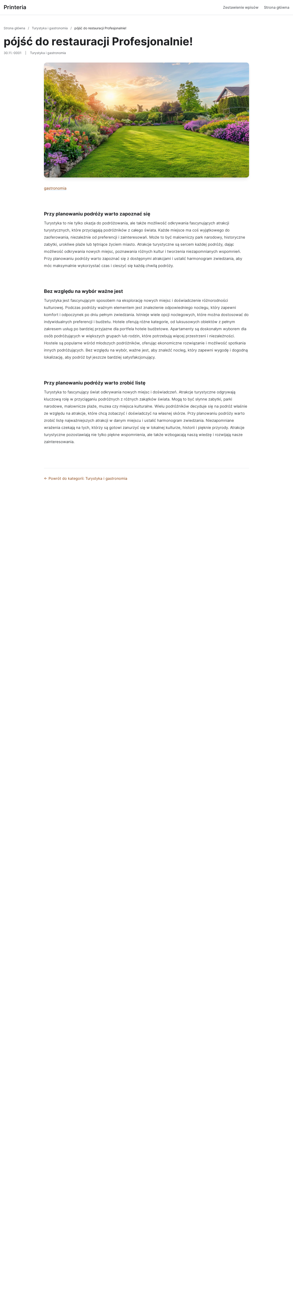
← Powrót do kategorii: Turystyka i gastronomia (85, 478)
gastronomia (55, 188)
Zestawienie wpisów (240, 7)
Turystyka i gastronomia (50, 28)
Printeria (15, 7)
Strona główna (276, 7)
